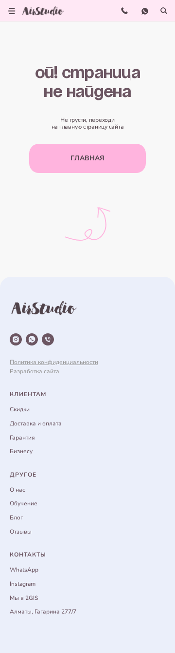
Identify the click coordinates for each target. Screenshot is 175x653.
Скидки (20, 409)
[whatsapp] (32, 339)
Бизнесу (21, 451)
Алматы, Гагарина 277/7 (43, 611)
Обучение (23, 503)
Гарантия (22, 438)
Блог (16, 517)
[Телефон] (48, 339)
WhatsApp (24, 570)
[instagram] (16, 339)
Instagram (22, 584)
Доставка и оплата (36, 423)
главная (87, 158)
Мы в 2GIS (24, 598)
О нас (17, 490)
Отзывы (21, 532)
